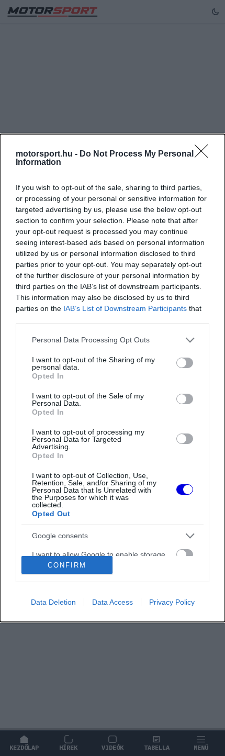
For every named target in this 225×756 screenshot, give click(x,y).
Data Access (112, 602)
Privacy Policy (172, 602)
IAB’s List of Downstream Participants (125, 308)
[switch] (184, 363)
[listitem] (112, 340)
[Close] (205, 154)
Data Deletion (53, 602)
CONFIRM (67, 565)
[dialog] (112, 378)
